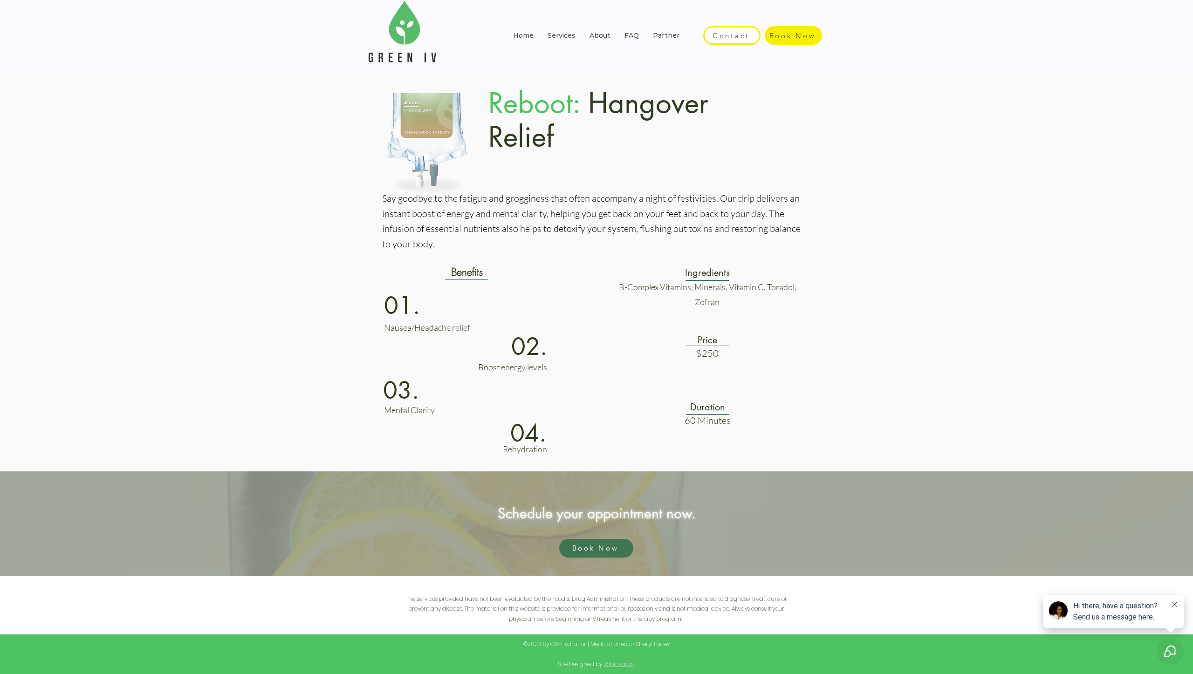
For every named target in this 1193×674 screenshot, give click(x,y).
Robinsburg (619, 664)
